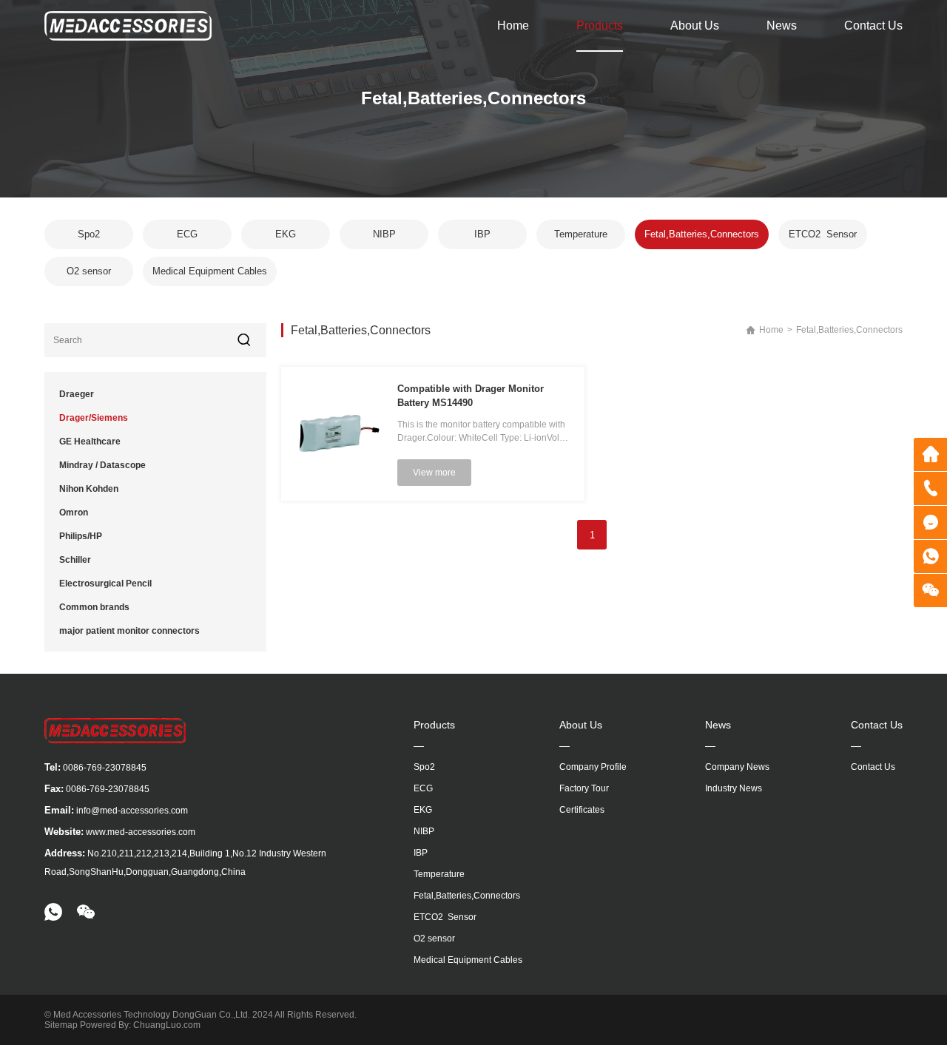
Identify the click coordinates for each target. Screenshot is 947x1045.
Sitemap (61, 1025)
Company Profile (593, 767)
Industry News (733, 788)
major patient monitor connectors (129, 631)
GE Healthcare (90, 441)
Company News (737, 767)
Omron (73, 512)
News (781, 25)
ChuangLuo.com (166, 1025)
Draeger (76, 394)
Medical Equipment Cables (209, 271)
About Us (694, 25)
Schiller (75, 560)
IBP (482, 234)
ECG (187, 234)
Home (513, 25)
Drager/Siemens (93, 418)
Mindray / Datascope (102, 465)
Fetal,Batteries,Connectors (701, 234)
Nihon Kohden (88, 489)
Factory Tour (584, 788)
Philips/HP (80, 536)
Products (599, 25)
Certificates (581, 810)
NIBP (384, 234)
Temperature (580, 234)
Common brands (94, 607)
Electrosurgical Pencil (105, 583)
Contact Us (873, 25)
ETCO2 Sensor (823, 234)
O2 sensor (89, 271)
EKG (285, 234)
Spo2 (89, 234)
